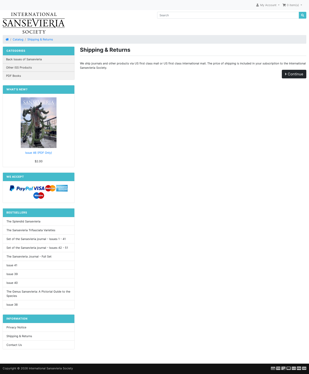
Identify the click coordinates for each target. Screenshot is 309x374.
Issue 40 (12, 283)
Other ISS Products (19, 67)
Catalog (18, 39)
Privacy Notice (16, 327)
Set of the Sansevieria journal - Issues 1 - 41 (36, 239)
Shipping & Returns (40, 39)
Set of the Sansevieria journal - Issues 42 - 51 (37, 247)
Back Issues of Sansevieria (24, 59)
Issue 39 (12, 274)
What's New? (17, 89)
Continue (295, 74)
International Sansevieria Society (51, 368)
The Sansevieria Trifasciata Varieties (30, 230)
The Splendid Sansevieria (23, 221)
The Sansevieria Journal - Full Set (29, 256)
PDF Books (13, 75)
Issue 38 (12, 304)
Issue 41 (11, 265)
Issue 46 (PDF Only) (38, 152)
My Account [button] (268, 5)
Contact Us (14, 345)
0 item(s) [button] (293, 5)
